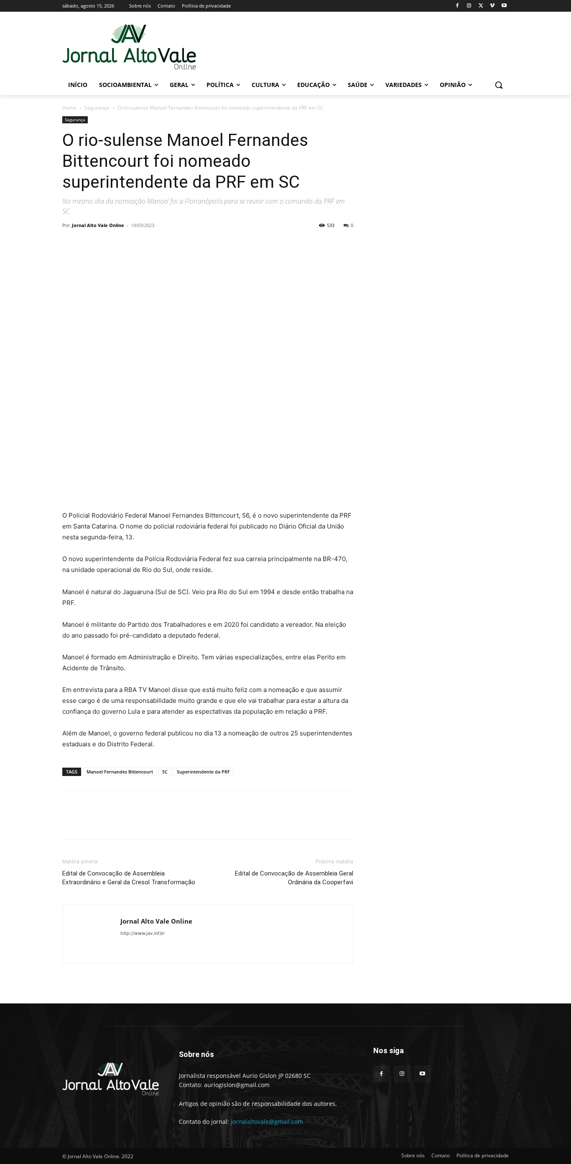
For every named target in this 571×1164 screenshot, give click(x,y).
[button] (499, 85)
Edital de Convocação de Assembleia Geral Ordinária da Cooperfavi (294, 878)
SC (165, 771)
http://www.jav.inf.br (142, 933)
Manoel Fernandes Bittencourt (120, 771)
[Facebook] (457, 6)
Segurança (97, 107)
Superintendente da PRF (203, 771)
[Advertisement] (348, 46)
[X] (481, 6)
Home (69, 107)
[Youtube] (504, 6)
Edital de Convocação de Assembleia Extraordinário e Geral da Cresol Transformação (128, 878)
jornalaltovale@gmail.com (267, 1122)
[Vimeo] (492, 6)
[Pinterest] (109, 244)
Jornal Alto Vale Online (98, 225)
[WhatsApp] (128, 244)
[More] (148, 244)
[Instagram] (469, 6)
